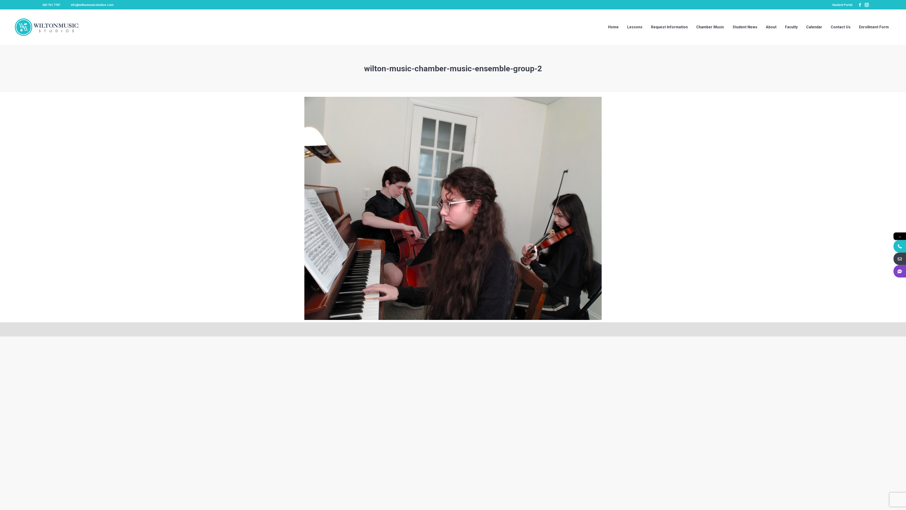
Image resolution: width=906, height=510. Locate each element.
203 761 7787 (51, 5)
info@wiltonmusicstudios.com (92, 5)
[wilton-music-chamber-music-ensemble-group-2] (453, 208)
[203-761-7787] (899, 246)
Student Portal (842, 5)
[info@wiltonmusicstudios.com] (899, 259)
